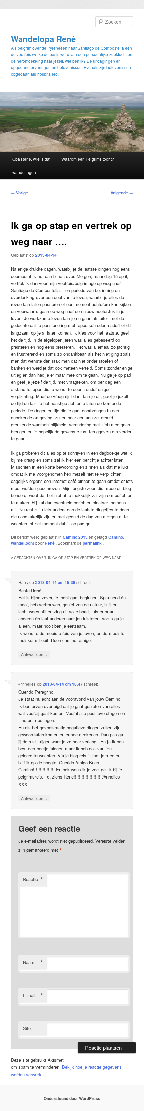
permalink (93, 543)
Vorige (19, 193)
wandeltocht (22, 543)
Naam (33, 962)
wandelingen (24, 172)
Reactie (33, 879)
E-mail (33, 995)
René (50, 543)
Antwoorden (34, 654)
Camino (115, 537)
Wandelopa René (43, 38)
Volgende (122, 193)
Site (27, 1028)
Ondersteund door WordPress (72, 1098)
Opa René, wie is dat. (31, 159)
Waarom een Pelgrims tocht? (87, 159)
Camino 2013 (75, 537)
